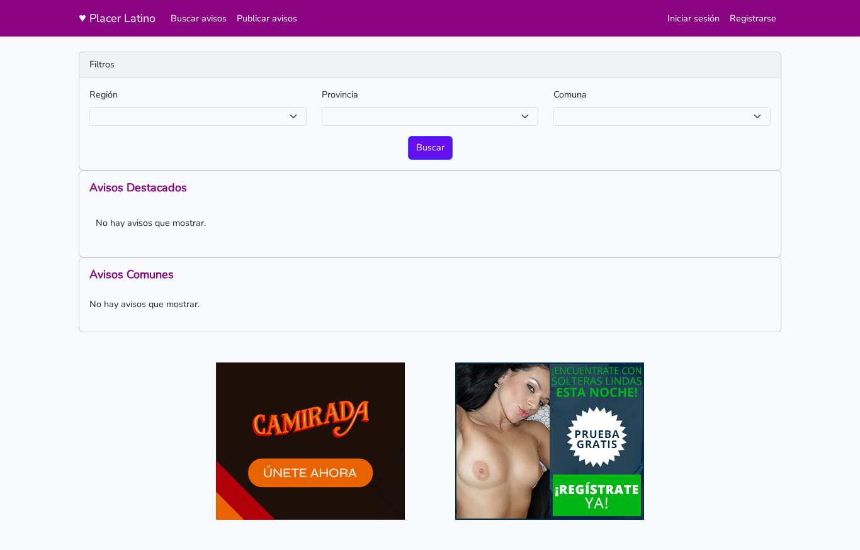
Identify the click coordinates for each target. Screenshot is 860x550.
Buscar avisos (199, 18)
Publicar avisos (267, 18)
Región (103, 94)
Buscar (430, 147)
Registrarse (753, 18)
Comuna (570, 94)
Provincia (340, 94)
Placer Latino (117, 17)
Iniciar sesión (693, 18)
